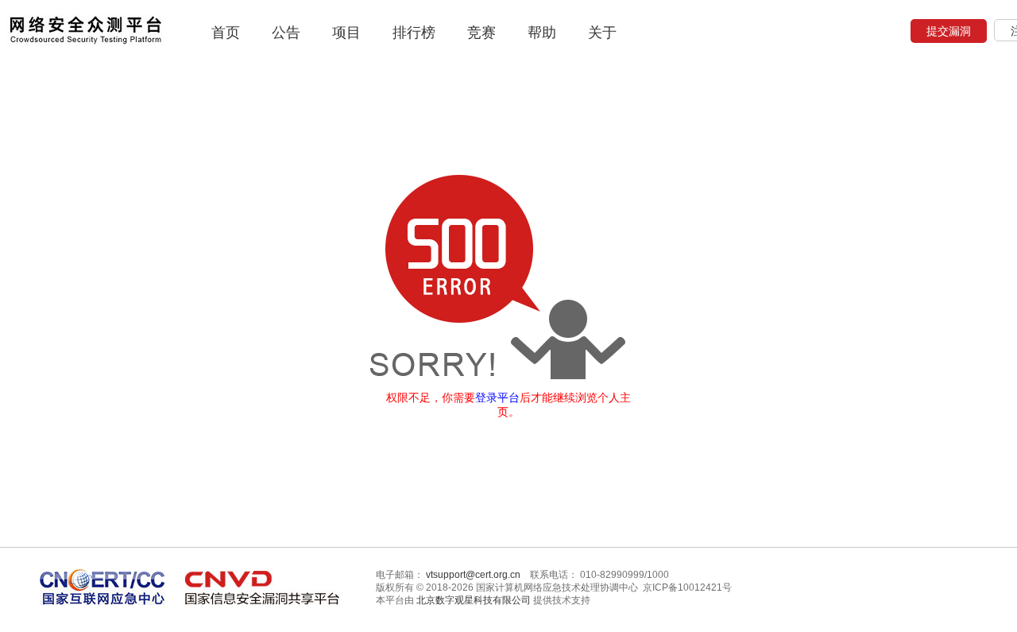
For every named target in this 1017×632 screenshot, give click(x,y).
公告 (286, 33)
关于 (602, 33)
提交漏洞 (948, 31)
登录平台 (497, 397)
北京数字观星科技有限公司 (473, 600)
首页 (225, 33)
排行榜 (413, 33)
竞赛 (481, 33)
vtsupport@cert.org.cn (473, 574)
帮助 (542, 33)
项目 (346, 33)
